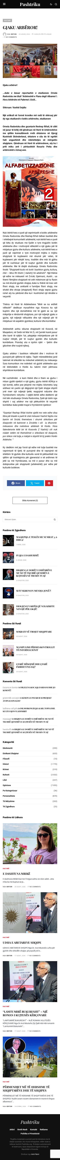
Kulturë (7, 20)
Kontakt (33, 1129)
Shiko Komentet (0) (30, 500)
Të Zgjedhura (9, 806)
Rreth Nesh (22, 1129)
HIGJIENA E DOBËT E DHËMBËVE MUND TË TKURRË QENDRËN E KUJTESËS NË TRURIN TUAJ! (34, 573)
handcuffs (7, 729)
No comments (11, 37)
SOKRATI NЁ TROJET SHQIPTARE (34, 631)
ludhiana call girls (10, 708)
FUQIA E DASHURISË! (27, 555)
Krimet (6, 769)
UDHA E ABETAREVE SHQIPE (22, 942)
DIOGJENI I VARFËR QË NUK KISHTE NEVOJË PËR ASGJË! (35, 607)
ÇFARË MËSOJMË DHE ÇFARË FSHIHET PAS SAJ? (31, 665)
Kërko (54, 519)
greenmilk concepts (11, 698)
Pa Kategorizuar (10, 790)
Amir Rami (35, 1154)
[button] (4, 4)
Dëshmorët (8, 748)
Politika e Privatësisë (30, 1133)
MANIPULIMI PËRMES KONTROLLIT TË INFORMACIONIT (35, 648)
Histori (6, 764)
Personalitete (9, 796)
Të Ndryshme (9, 801)
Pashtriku (30, 4)
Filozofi (6, 759)
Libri (5, 780)
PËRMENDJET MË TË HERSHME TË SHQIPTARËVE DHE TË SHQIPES (26, 1088)
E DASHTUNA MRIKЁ (16, 873)
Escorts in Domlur (10, 687)
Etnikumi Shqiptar (11, 753)
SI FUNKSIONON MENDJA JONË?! (33, 590)
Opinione (7, 785)
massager (7, 719)
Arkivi (12, 1129)
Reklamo (44, 1129)
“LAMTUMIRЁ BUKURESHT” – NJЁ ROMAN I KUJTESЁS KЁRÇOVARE (25, 1013)
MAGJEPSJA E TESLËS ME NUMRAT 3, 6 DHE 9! (36, 538)
